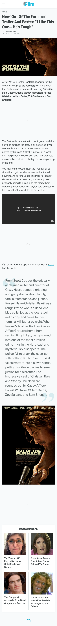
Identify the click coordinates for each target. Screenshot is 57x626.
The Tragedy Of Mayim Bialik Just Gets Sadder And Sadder (13, 562)
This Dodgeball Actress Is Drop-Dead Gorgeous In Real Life (15, 600)
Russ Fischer (10, 31)
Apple (51, 264)
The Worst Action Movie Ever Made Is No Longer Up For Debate (40, 602)
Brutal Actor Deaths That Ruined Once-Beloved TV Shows (40, 561)
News (4, 12)
